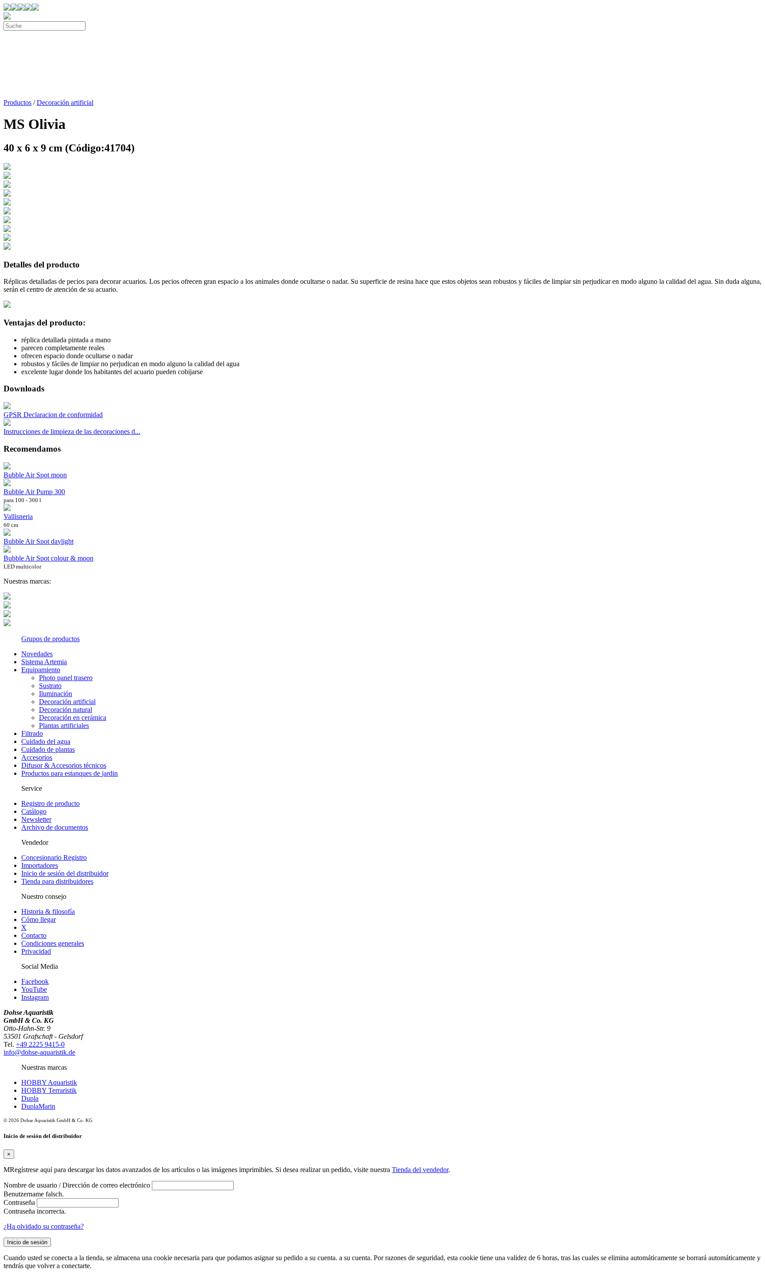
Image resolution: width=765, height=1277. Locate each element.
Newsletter (36, 819)
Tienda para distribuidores (57, 881)
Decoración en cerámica (72, 717)
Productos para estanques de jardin (69, 773)
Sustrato (50, 685)
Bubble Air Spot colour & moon (48, 558)
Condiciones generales (52, 943)
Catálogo (33, 811)
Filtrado (32, 733)
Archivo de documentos (54, 827)
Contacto (33, 935)
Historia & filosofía (48, 911)
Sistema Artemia (44, 662)
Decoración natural (65, 709)
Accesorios (36, 757)
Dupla (30, 1098)
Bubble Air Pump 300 (34, 491)
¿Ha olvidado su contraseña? (44, 1226)
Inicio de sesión (27, 1242)
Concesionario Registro (54, 857)
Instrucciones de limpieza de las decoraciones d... (72, 431)
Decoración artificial (65, 102)
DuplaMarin (38, 1106)
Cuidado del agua (45, 741)
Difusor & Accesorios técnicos (63, 765)
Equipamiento (40, 669)
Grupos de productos (50, 638)
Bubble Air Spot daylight (38, 541)
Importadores (39, 865)
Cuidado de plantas (48, 749)
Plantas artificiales (64, 725)
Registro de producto (50, 803)
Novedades (37, 654)
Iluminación (55, 693)
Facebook (35, 981)
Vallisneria (18, 516)
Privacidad (36, 951)
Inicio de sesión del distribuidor (64, 873)
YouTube (34, 989)
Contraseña (19, 1202)
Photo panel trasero (66, 677)
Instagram (35, 997)
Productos (17, 102)
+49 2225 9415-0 (40, 1044)
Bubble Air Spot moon (35, 475)
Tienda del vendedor (420, 1169)
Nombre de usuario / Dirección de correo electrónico (77, 1185)
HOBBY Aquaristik (49, 1082)
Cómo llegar (38, 919)
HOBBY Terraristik (49, 1090)
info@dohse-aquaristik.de (39, 1052)
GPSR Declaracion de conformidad (53, 414)
